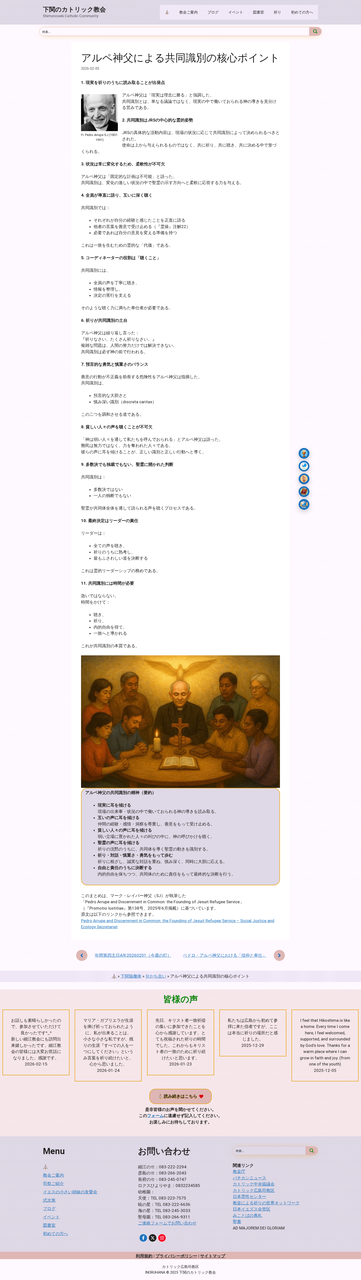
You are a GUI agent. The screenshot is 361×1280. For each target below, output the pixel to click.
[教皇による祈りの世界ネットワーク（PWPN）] (304, 466)
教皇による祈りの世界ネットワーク (266, 1202)
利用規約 (144, 1255)
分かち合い (155, 976)
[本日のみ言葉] (304, 453)
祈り (277, 12)
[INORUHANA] (143, 1238)
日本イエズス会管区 (251, 1209)
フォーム (155, 1115)
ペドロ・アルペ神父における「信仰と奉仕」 (224, 955)
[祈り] (304, 478)
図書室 (258, 12)
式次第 (49, 1200)
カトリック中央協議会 (254, 1184)
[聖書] (304, 491)
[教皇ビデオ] (304, 504)
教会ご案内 (188, 12)
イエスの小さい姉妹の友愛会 (70, 1191)
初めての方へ (302, 12)
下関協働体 (131, 976)
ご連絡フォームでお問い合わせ (167, 1223)
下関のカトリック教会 (74, 9)
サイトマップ (212, 1255)
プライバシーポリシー (176, 1255)
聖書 (237, 1221)
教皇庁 (239, 1171)
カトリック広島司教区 (254, 1190)
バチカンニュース (249, 1177)
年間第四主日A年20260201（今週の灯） (133, 955)
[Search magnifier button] (315, 31)
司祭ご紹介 (53, 1183)
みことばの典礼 (247, 1215)
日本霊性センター (249, 1196)
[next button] (279, 955)
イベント (235, 12)
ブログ (213, 12)
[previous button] (81, 955)
